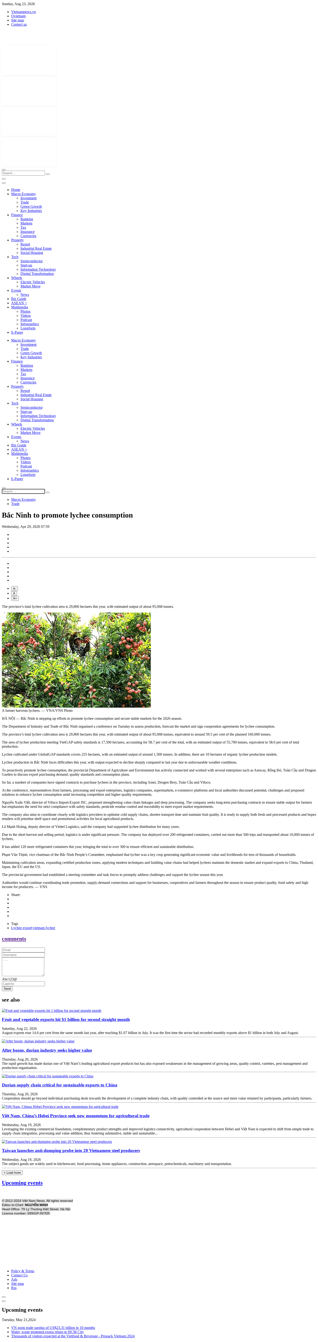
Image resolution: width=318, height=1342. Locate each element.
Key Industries (31, 211)
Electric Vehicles (32, 282)
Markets (26, 223)
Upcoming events (22, 1183)
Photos (25, 311)
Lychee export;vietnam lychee (33, 928)
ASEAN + (19, 303)
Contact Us (19, 1275)
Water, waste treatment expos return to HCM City (47, 1332)
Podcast (26, 320)
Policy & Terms (22, 1271)
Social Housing (31, 253)
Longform (27, 328)
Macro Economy (23, 194)
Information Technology (38, 269)
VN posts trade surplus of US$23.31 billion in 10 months (53, 1328)
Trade (24, 202)
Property (17, 240)
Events (16, 290)
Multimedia (19, 307)
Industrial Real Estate (36, 248)
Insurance (27, 232)
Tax (23, 227)
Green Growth (31, 206)
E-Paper (17, 332)
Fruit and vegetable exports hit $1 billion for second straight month (66, 1019)
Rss (14, 1288)
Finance (17, 215)
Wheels (16, 278)
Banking (26, 219)
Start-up (26, 265)
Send (7, 988)
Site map (17, 20)
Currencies (28, 236)
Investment (28, 198)
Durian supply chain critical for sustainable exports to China (59, 1085)
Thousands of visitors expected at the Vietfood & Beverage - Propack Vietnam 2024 (73, 1336)
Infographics (29, 324)
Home (15, 190)
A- (14, 588)
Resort (25, 244)
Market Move (30, 286)
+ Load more (12, 1172)
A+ (15, 598)
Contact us (19, 24)
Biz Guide (18, 299)
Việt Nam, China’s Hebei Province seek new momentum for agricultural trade (75, 1115)
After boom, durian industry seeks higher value (47, 1050)
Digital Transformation (37, 274)
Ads (14, 1279)
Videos (25, 316)
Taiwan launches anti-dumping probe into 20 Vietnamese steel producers (71, 1150)
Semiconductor (31, 261)
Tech (14, 257)
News (24, 295)
